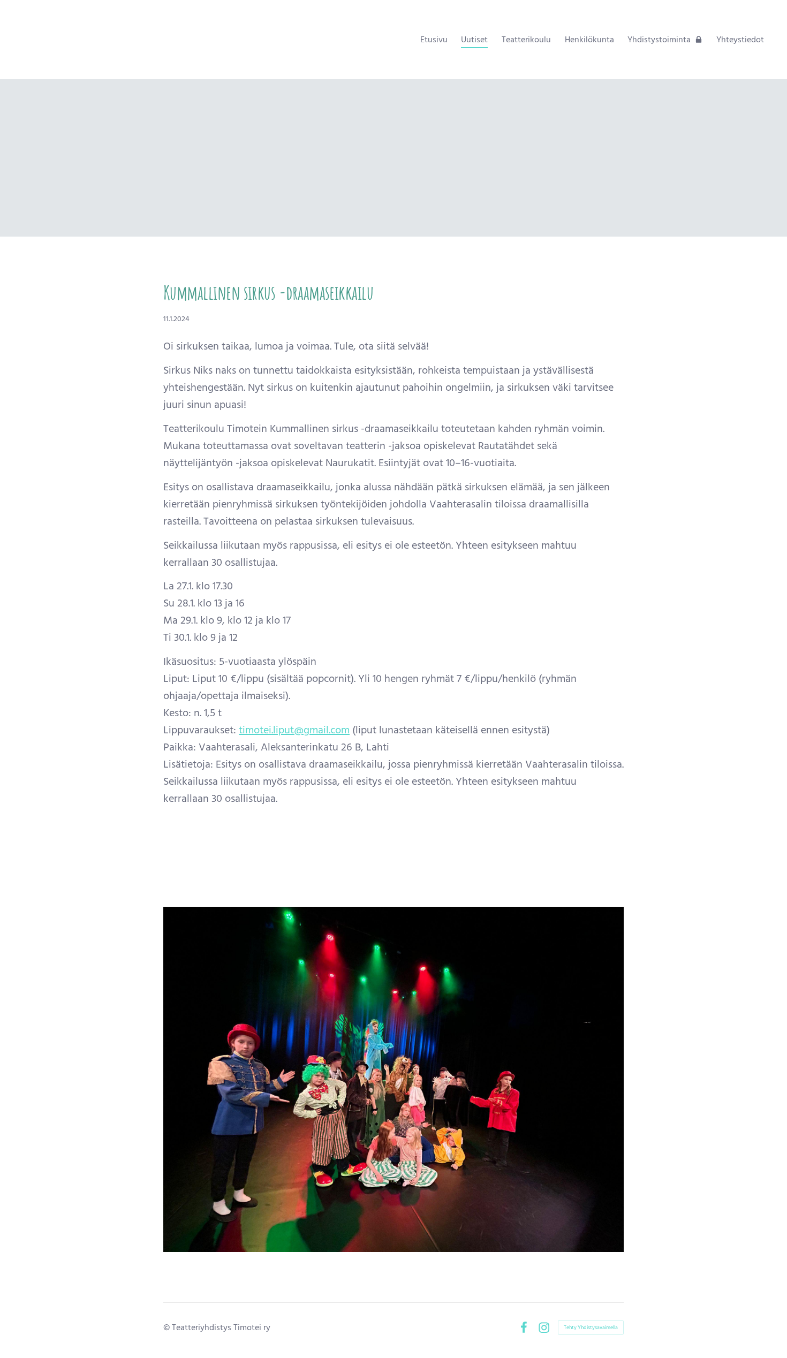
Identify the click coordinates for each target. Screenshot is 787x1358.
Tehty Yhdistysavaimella (591, 1327)
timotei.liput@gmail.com (294, 730)
